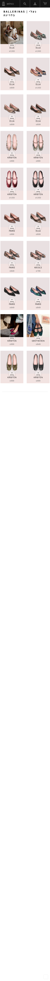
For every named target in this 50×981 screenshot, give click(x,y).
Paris (12, 231)
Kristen (12, 157)
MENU (10, 3)
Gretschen (38, 341)
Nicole (38, 267)
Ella (11, 48)
